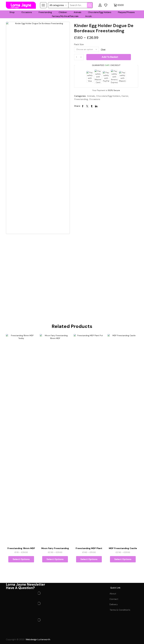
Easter (125, 96)
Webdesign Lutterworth (38, 639)
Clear (103, 49)
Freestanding (45, 12)
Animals (77, 12)
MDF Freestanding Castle (123, 548)
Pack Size (79, 44)
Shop (12, 12)
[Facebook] (9, 633)
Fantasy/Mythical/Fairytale (65, 16)
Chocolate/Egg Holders (99, 12)
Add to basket (110, 56)
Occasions (26, 12)
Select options (21, 559)
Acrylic (88, 16)
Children (63, 12)
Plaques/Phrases (126, 12)
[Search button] (90, 5)
